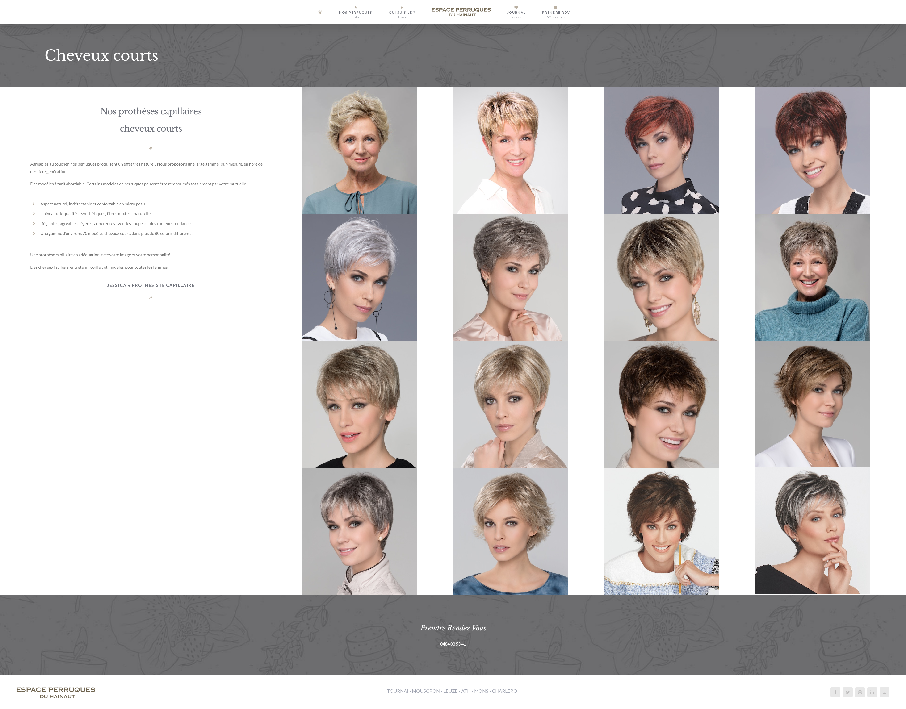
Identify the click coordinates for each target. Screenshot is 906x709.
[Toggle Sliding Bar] (553, 12)
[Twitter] (848, 692)
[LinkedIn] (872, 692)
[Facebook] (835, 692)
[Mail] (884, 692)
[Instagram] (860, 692)
